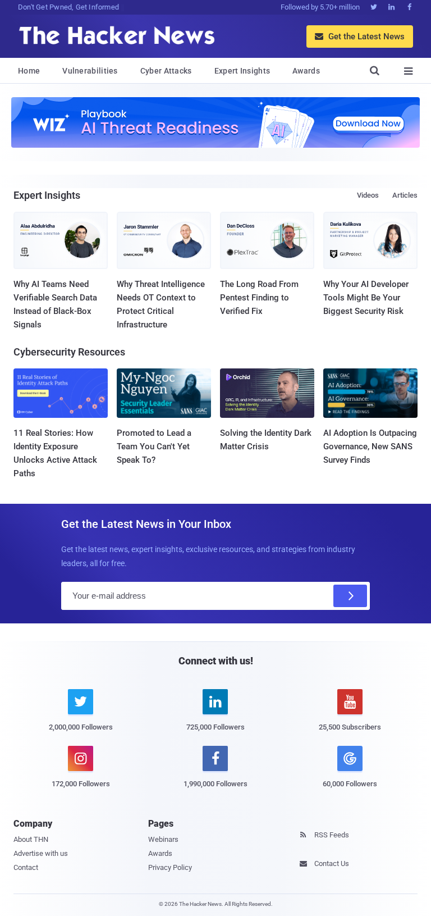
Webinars (163, 839)
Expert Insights (242, 70)
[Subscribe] (350, 596)
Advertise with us (40, 853)
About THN (30, 839)
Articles (405, 195)
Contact (25, 867)
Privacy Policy (170, 867)
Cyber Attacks (166, 70)
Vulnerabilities (90, 70)
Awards (306, 70)
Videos (368, 195)
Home (29, 70)
